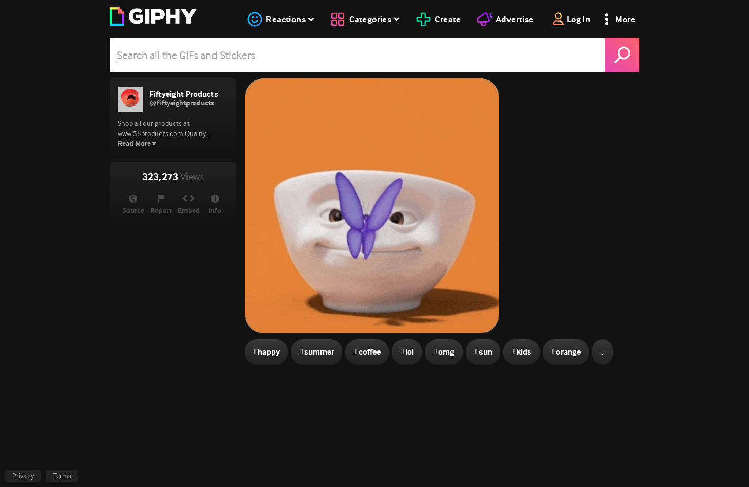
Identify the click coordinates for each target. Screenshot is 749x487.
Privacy (23, 476)
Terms (62, 476)
